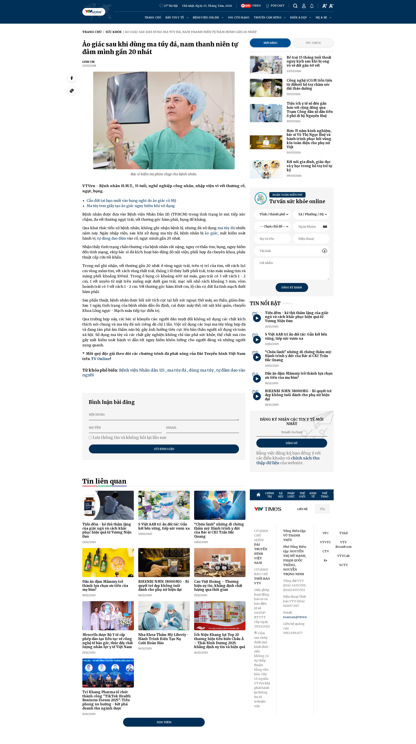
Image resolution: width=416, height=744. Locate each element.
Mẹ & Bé (322, 17)
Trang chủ (153, 17)
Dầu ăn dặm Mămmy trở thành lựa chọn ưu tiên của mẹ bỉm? (105, 585)
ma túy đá (226, 228)
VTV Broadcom (343, 544)
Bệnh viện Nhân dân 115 (142, 370)
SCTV (343, 565)
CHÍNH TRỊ (269, 495)
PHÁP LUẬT (291, 495)
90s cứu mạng (239, 17)
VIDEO (256, 5)
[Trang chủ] (258, 494)
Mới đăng (270, 42)
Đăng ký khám (291, 287)
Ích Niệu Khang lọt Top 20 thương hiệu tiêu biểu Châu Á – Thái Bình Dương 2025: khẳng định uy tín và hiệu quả (219, 641)
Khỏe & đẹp (298, 17)
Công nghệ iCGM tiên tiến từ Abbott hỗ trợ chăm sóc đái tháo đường (309, 84)
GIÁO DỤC (398, 495)
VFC (326, 533)
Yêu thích (313, 42)
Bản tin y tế (175, 17)
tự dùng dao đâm (111, 238)
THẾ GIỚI (302, 495)
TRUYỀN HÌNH (338, 495)
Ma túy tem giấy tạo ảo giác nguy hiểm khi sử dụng (131, 206)
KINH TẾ (313, 495)
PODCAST (277, 5)
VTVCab (343, 556)
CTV (325, 551)
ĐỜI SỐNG (374, 495)
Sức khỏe (114, 32)
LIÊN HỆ (302, 509)
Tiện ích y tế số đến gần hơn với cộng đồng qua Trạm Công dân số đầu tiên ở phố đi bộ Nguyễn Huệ (310, 109)
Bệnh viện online (206, 17)
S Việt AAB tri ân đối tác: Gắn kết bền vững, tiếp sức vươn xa (164, 526)
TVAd (343, 533)
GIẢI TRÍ (351, 495)
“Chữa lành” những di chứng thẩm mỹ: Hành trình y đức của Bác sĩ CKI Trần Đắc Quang (219, 530)
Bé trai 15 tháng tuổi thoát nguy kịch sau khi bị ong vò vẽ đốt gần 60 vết (309, 61)
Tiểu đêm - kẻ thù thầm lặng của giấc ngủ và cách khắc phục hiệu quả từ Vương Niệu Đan (107, 530)
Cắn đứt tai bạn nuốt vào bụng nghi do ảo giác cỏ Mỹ (131, 200)
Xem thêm (164, 722)
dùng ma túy (201, 370)
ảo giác (211, 233)
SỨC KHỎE (362, 495)
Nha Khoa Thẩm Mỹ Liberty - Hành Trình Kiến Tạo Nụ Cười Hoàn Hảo (163, 639)
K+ (326, 560)
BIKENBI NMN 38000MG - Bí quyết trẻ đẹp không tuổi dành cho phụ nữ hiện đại (163, 585)
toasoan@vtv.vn (295, 617)
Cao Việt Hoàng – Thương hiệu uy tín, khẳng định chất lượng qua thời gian (218, 585)
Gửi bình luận (164, 449)
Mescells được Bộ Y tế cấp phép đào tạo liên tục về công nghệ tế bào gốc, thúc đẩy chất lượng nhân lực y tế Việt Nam (107, 641)
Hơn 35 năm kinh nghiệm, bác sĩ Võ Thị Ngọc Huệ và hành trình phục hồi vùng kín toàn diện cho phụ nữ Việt (309, 139)
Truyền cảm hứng (268, 17)
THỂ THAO (324, 495)
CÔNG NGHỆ (386, 495)
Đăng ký (292, 443)
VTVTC (325, 542)
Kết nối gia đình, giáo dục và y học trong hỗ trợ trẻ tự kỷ (309, 166)
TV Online (100, 359)
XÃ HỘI (280, 495)
